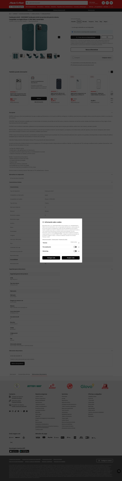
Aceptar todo (70, 258)
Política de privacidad (46, 239)
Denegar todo (51, 258)
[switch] (75, 247)
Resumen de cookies (63, 239)
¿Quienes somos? (55, 239)
